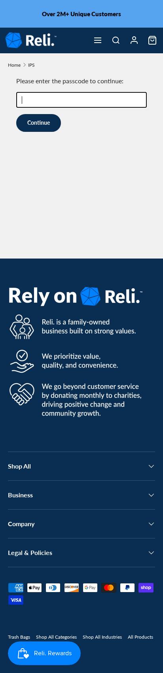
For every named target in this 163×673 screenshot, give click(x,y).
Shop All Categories (56, 637)
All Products (140, 637)
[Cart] (152, 40)
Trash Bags (19, 637)
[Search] (115, 40)
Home (14, 65)
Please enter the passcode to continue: (69, 80)
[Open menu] (97, 40)
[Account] (134, 40)
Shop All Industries (102, 637)
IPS (31, 65)
